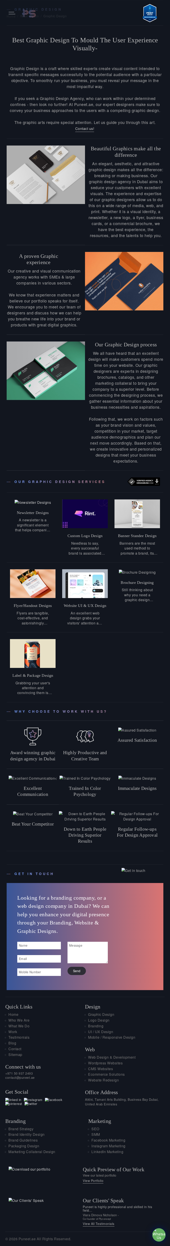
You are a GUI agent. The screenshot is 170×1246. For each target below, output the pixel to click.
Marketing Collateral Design (31, 1152)
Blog (12, 1043)
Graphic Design (101, 1014)
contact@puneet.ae (20, 1077)
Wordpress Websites (105, 1063)
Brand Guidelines (23, 1140)
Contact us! (84, 128)
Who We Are (18, 1020)
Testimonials (18, 1037)
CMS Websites (100, 1069)
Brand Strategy (20, 1129)
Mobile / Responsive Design (111, 1037)
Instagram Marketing (108, 1146)
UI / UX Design (100, 1032)
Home (13, 1014)
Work (12, 1032)
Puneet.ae (27, 1238)
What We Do (18, 1026)
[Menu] (12, 13)
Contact (14, 1049)
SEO (95, 1129)
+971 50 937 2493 (19, 1073)
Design (92, 1007)
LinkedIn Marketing (107, 1152)
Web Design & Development (111, 1057)
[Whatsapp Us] (159, 1235)
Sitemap (15, 1054)
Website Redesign (103, 1080)
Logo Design (99, 1020)
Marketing (99, 1121)
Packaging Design (23, 1146)
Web (90, 1049)
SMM (95, 1134)
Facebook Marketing (108, 1140)
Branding (95, 1026)
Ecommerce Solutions (106, 1074)
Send (76, 971)
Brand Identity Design (26, 1134)
